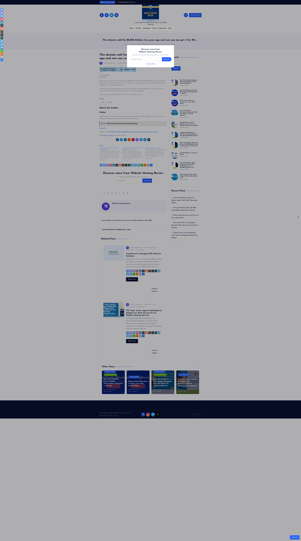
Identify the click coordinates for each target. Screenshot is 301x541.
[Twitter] (1, 41)
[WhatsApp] (1, 50)
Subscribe (167, 59)
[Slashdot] (1, 38)
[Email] (1, 56)
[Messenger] (1, 47)
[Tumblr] (1, 25)
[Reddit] (1, 28)
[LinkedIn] (1, 22)
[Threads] (1, 31)
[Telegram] (1, 44)
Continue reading (150, 63)
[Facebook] (1, 9)
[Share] (1, 60)
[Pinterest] (1, 19)
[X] (1, 34)
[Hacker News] (1, 53)
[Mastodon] (1, 12)
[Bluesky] (1, 16)
